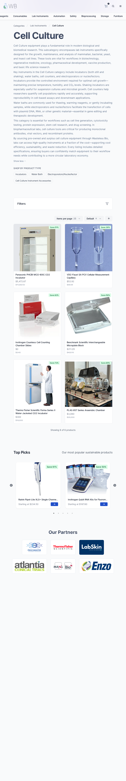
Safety (73, 16)
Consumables (20, 16)
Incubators (21, 174)
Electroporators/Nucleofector (62, 174)
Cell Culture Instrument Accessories (33, 180)
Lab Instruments (40, 16)
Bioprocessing (88, 16)
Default (92, 218)
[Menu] (120, 6)
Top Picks (22, 452)
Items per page (66, 218)
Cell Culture (58, 25)
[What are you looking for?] (113, 6)
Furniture (118, 16)
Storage (105, 16)
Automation (59, 16)
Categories (19, 25)
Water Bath (37, 174)
